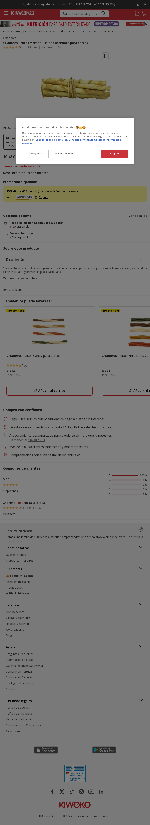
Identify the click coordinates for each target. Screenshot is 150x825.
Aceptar (114, 153)
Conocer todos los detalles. (51, 139)
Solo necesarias (64, 153)
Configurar (35, 153)
